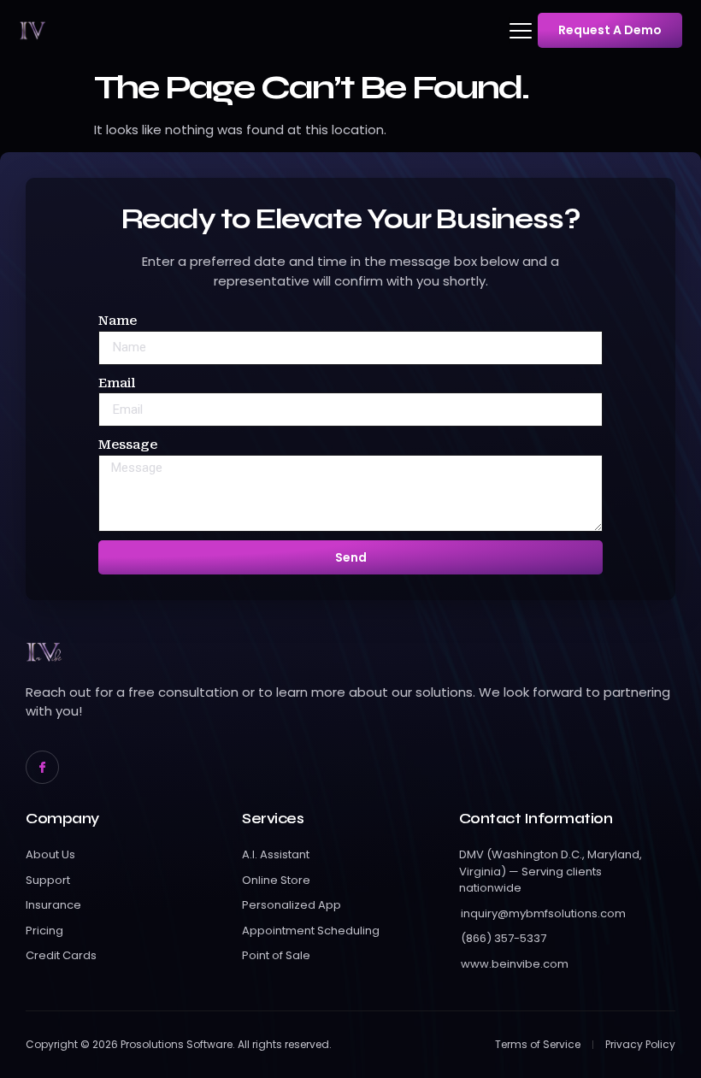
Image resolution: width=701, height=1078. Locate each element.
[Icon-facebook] (42, 767)
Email (116, 383)
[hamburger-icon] (509, 30)
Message (127, 444)
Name (117, 320)
